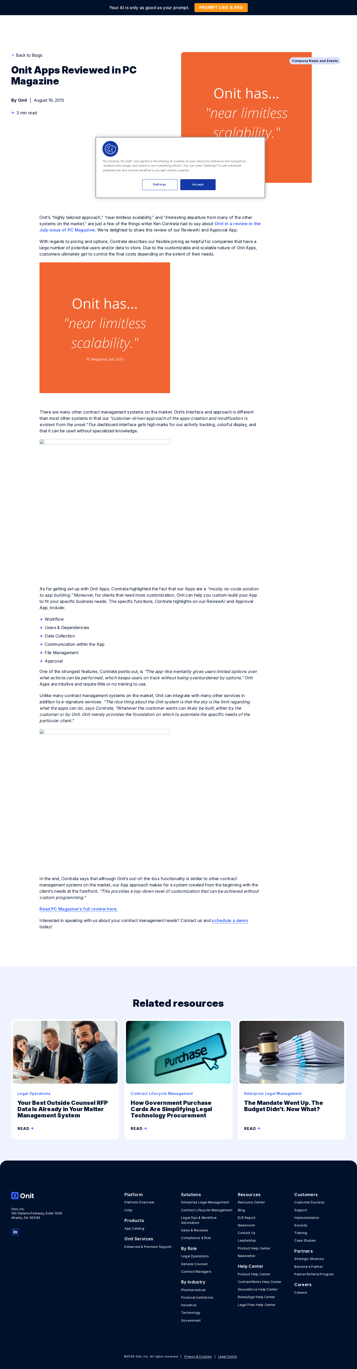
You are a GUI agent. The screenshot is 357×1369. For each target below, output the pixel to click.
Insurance (189, 1305)
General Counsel (194, 1264)
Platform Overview (139, 1202)
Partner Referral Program (314, 1274)
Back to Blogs (28, 55)
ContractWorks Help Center (259, 1282)
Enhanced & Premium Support (147, 1247)
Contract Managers (196, 1272)
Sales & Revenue (194, 1230)
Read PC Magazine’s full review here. (78, 909)
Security (300, 1225)
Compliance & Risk (196, 1238)
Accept (198, 184)
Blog (241, 1210)
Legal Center (227, 1356)
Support (300, 1210)
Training (300, 1233)
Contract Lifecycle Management (206, 1210)
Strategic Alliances (309, 1259)
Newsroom (246, 1225)
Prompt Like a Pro (221, 7)
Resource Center (251, 1202)
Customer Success (309, 1202)
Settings (159, 184)
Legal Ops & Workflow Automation (199, 1220)
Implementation (306, 1218)
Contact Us (246, 1233)
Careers (300, 1292)
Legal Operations (195, 1256)
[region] (180, 167)
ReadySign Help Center (256, 1297)
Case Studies (305, 1240)
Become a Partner (308, 1267)
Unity (128, 1210)
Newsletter (246, 1256)
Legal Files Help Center (256, 1305)
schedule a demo (230, 920)
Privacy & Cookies (198, 1356)
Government (191, 1320)
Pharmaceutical (193, 1290)
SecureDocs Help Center (258, 1289)
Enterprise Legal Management (205, 1202)
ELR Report (246, 1218)
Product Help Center (254, 1248)
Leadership (247, 1240)
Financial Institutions (197, 1297)
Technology (190, 1313)
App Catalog (134, 1228)
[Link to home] (37, 1195)
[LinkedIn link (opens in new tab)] (15, 1231)
